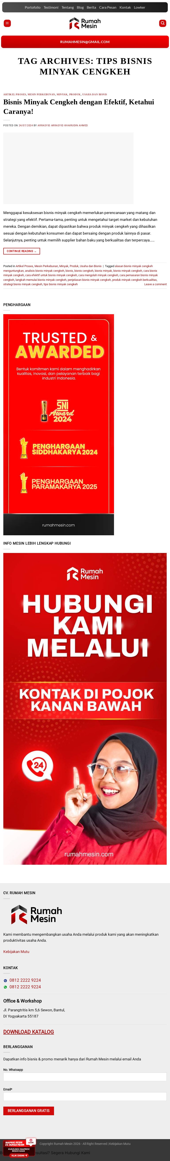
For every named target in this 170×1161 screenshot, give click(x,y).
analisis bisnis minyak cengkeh (44, 270)
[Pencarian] (162, 23)
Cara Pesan (107, 7)
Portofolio (33, 7)
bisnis (69, 270)
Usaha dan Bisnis (94, 94)
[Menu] (7, 23)
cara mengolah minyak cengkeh (98, 275)
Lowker (139, 7)
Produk (75, 94)
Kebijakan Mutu (16, 951)
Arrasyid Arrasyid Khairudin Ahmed (63, 125)
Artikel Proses (14, 94)
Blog (80, 7)
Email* (7, 1089)
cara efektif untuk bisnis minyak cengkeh (51, 275)
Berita (91, 7)
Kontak (125, 7)
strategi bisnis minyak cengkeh (22, 284)
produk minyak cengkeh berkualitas (134, 279)
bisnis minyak (103, 270)
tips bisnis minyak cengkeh (61, 284)
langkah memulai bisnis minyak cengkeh (40, 279)
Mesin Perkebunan (41, 94)
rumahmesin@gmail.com (85, 42)
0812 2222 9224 (24, 980)
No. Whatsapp (13, 1070)
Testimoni (51, 7)
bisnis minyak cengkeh (127, 270)
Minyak (62, 94)
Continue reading (22, 251)
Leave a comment (155, 284)
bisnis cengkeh (83, 270)
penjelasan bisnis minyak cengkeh (89, 279)
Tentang (68, 7)
